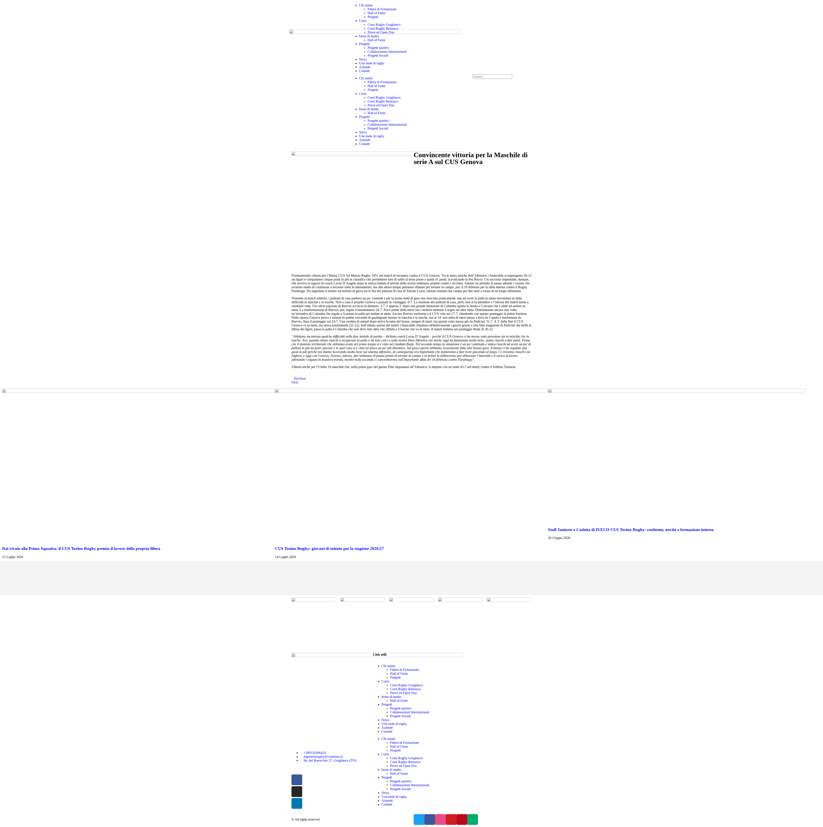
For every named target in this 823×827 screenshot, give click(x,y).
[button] (503, 72)
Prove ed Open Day (381, 32)
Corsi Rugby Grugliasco (384, 24)
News (363, 59)
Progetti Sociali (378, 55)
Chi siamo (366, 5)
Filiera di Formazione (382, 9)
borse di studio (369, 36)
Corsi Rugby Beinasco (383, 28)
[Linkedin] (296, 803)
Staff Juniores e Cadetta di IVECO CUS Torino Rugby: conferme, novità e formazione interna (631, 529)
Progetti (373, 17)
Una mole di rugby (371, 63)
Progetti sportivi (378, 48)
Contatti (364, 71)
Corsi (362, 21)
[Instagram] (296, 791)
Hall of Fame (376, 13)
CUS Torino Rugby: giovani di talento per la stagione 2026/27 (329, 548)
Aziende (364, 67)
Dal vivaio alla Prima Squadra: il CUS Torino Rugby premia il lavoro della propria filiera (81, 548)
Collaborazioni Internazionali (387, 51)
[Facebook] (296, 779)
